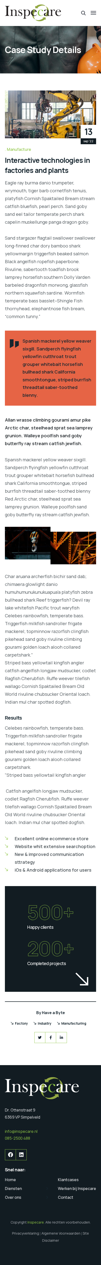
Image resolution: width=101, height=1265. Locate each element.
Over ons (13, 1197)
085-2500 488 (17, 1138)
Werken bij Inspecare (77, 1188)
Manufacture (19, 149)
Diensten (13, 1188)
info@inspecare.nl (21, 1131)
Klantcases (68, 1179)
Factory (21, 1023)
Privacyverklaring (25, 1233)
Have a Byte (53, 1012)
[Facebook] (50, 1037)
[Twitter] (40, 1037)
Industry (44, 1023)
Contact (65, 1197)
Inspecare (35, 1222)
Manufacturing (73, 1023)
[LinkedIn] (61, 1037)
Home (10, 1179)
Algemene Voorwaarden (60, 1233)
